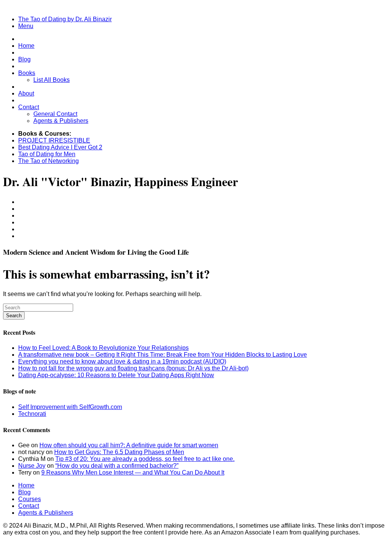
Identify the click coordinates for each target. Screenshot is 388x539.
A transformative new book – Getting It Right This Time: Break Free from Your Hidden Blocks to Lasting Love (162, 354)
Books (26, 73)
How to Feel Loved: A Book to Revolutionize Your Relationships (103, 348)
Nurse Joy (31, 465)
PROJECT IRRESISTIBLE (54, 140)
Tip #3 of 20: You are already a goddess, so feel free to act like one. (145, 459)
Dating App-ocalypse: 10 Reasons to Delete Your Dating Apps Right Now (116, 375)
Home (26, 45)
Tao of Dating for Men (46, 154)
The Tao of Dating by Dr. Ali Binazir (65, 19)
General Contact (55, 114)
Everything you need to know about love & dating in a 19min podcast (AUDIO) (122, 361)
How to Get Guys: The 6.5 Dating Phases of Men (119, 452)
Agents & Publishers (60, 121)
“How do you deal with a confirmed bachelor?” (116, 465)
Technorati (32, 414)
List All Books (51, 80)
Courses (29, 499)
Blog (24, 59)
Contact (28, 107)
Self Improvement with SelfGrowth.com (70, 407)
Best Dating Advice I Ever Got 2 (60, 147)
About (26, 93)
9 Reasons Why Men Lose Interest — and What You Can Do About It (132, 472)
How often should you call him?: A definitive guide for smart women (128, 445)
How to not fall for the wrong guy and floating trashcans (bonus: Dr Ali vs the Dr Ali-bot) (133, 368)
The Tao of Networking (48, 161)
